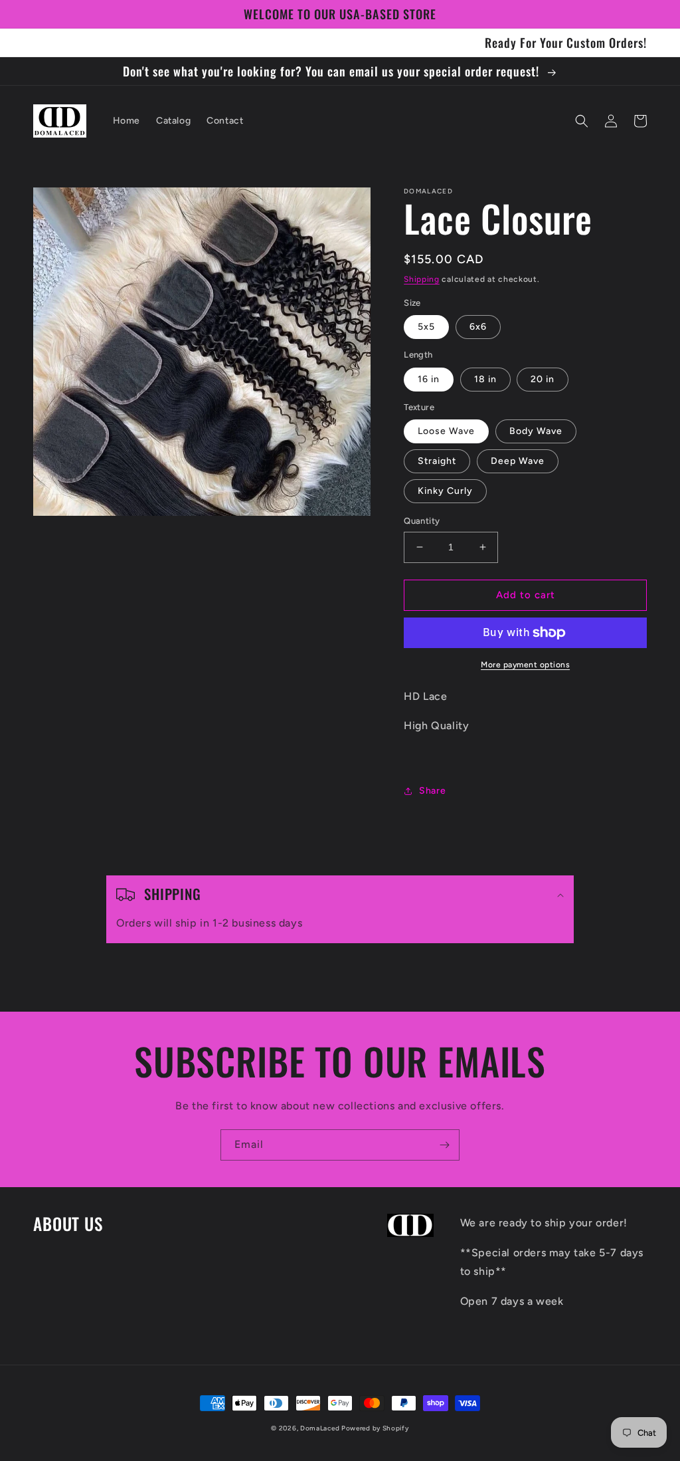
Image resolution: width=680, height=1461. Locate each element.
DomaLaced (320, 1428)
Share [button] (432, 790)
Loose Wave (446, 431)
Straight (437, 461)
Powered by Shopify (375, 1428)
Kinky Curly (445, 491)
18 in (485, 379)
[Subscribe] (444, 1145)
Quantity (422, 521)
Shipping (422, 279)
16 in (429, 379)
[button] (581, 121)
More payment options (525, 664)
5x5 (426, 326)
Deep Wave (518, 461)
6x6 (478, 326)
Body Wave (535, 431)
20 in (542, 379)
